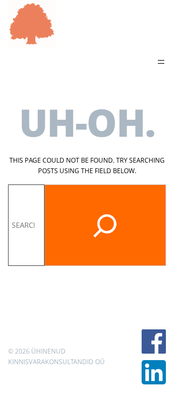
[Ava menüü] (161, 62)
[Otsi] (105, 225)
